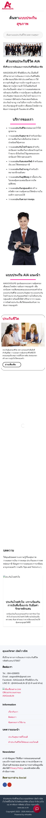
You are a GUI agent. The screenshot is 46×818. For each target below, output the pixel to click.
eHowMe (28, 809)
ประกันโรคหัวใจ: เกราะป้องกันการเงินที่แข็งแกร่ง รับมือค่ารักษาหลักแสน (23, 599)
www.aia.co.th (23, 802)
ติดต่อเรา (12, 711)
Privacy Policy (17, 762)
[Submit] (39, 28)
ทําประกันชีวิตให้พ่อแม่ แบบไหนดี (23, 736)
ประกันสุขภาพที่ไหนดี (18, 731)
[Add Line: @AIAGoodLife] (12, 686)
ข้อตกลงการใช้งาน (16, 716)
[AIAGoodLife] (7, 5)
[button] (42, 5)
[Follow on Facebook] (5, 779)
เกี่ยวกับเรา (13, 706)
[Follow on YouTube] (9, 779)
